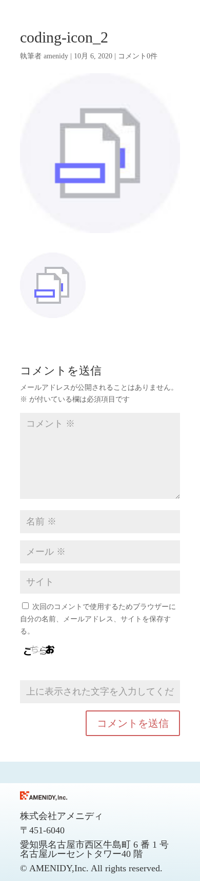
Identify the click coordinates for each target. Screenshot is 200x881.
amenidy (56, 56)
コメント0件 (137, 56)
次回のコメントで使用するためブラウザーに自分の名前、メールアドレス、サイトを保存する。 (98, 619)
